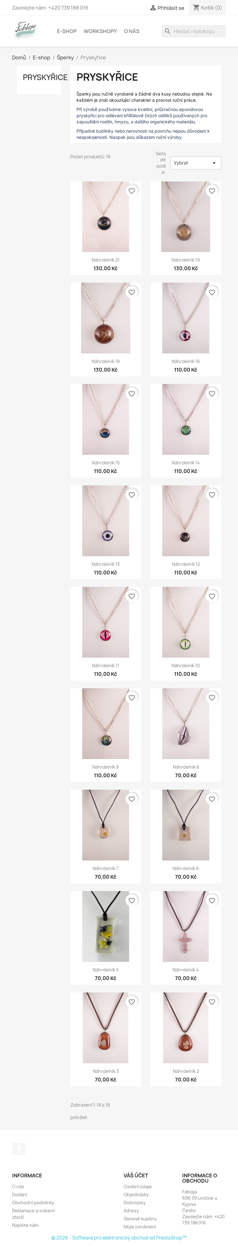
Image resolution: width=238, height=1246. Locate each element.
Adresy (131, 1211)
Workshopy (100, 31)
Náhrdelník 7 (105, 868)
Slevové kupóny (140, 1219)
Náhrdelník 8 (186, 767)
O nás (131, 31)
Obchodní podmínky (33, 1202)
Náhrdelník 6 (186, 868)
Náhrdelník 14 (186, 463)
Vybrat (196, 163)
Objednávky (136, 1194)
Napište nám (25, 1225)
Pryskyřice (45, 77)
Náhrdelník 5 (106, 970)
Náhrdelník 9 (105, 767)
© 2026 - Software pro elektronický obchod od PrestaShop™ (119, 1238)
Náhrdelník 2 (186, 1071)
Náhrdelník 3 (106, 1071)
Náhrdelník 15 (106, 463)
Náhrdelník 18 (106, 361)
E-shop (67, 31)
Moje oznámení (140, 1227)
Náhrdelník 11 (105, 665)
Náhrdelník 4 (186, 970)
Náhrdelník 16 (186, 361)
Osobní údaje (138, 1186)
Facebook (19, 1149)
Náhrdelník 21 (106, 260)
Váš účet (136, 1175)
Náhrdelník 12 (186, 564)
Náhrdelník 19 (186, 260)
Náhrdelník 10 (186, 665)
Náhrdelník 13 (106, 564)
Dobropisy (135, 1202)
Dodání (19, 1194)
